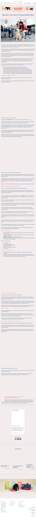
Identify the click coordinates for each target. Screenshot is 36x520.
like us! (23, 215)
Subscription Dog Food (22, 505)
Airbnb (17, 134)
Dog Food (15, 3)
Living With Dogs (3, 505)
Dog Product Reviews (4, 506)
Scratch (21, 11)
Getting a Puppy (3, 510)
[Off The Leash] (18, 1)
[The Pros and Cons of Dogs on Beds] (5, 459)
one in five (23, 54)
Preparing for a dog (8, 3)
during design (14, 127)
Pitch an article (12, 504)
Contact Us (11, 505)
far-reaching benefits (23, 63)
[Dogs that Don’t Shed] (18, 423)
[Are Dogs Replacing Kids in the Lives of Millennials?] (18, 459)
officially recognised (21, 178)
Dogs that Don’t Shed (16, 425)
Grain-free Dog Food (21, 506)
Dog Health (20, 3)
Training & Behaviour (27, 3)
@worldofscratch (33, 512)
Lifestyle (34, 3)
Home (2, 3)
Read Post (16, 432)
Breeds (2, 509)
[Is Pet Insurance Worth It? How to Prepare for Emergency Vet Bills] (31, 458)
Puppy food (20, 504)
